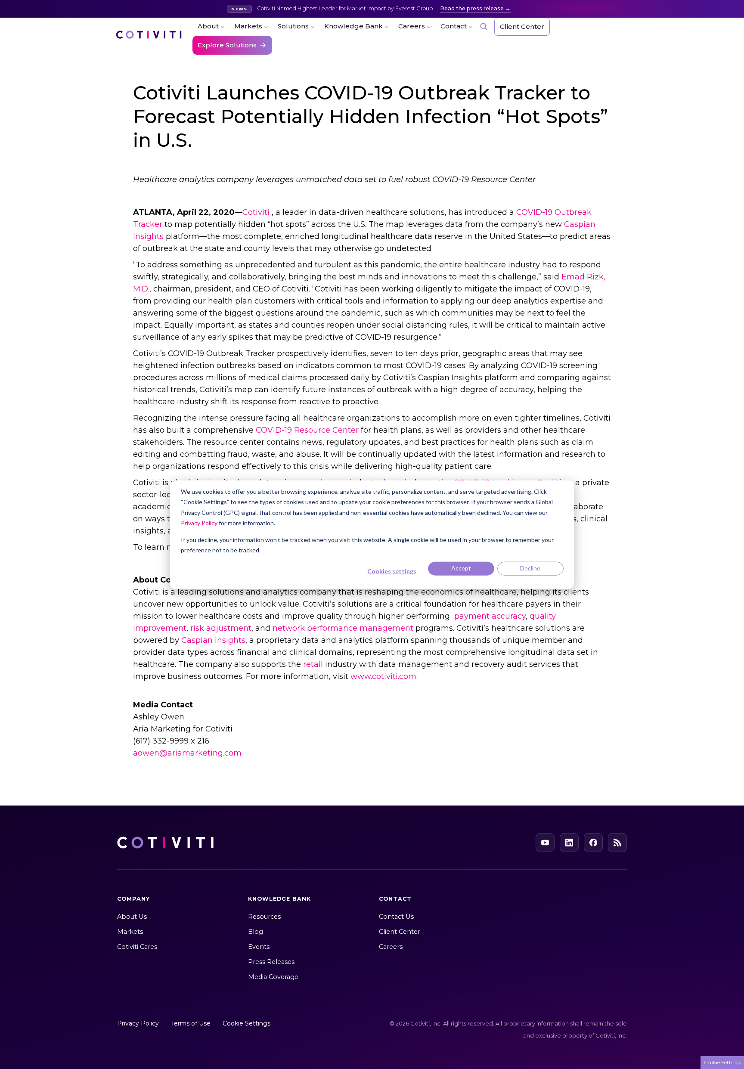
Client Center (399, 932)
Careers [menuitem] (411, 26)
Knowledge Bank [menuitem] (353, 26)
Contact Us (396, 916)
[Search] (483, 26)
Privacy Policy (199, 523)
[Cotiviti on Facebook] (593, 842)
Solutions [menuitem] (293, 26)
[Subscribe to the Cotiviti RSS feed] (617, 842)
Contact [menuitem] (453, 26)
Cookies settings (391, 571)
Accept (461, 568)
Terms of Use (191, 1023)
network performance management (343, 628)
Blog (255, 932)
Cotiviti (256, 212)
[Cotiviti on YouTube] (545, 842)
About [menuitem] (208, 26)
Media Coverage (273, 977)
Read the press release (472, 8)
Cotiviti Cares (137, 947)
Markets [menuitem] (248, 26)
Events (259, 947)
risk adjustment (220, 628)
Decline (530, 568)
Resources (264, 916)
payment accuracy (490, 616)
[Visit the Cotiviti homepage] (148, 39)
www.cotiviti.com (383, 676)
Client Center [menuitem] (522, 26)
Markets (130, 932)
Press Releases (271, 962)
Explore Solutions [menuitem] (227, 45)
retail (313, 664)
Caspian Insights (213, 640)
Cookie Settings (246, 1023)
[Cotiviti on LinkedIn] (569, 842)
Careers (391, 947)
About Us (132, 916)
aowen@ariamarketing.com (187, 753)
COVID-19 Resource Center (307, 430)
